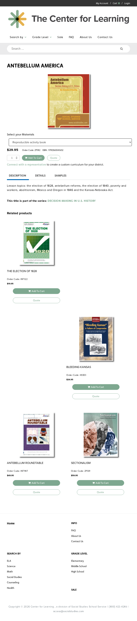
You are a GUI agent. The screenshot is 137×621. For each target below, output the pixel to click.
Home (11, 523)
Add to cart (35, 157)
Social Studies (14, 577)
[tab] (17, 176)
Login (127, 3)
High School (77, 571)
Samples (60, 175)
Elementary (77, 560)
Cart (115, 3)
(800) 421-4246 (118, 606)
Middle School (79, 566)
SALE (74, 589)
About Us (86, 37)
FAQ (71, 37)
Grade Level (40, 37)
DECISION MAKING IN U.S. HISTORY (72, 200)
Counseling (13, 582)
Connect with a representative (26, 164)
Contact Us (105, 37)
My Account (102, 3)
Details (40, 175)
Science (11, 566)
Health (10, 587)
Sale (60, 37)
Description (17, 175)
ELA (9, 560)
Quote (53, 157)
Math (10, 571)
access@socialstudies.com (68, 611)
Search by (16, 37)
